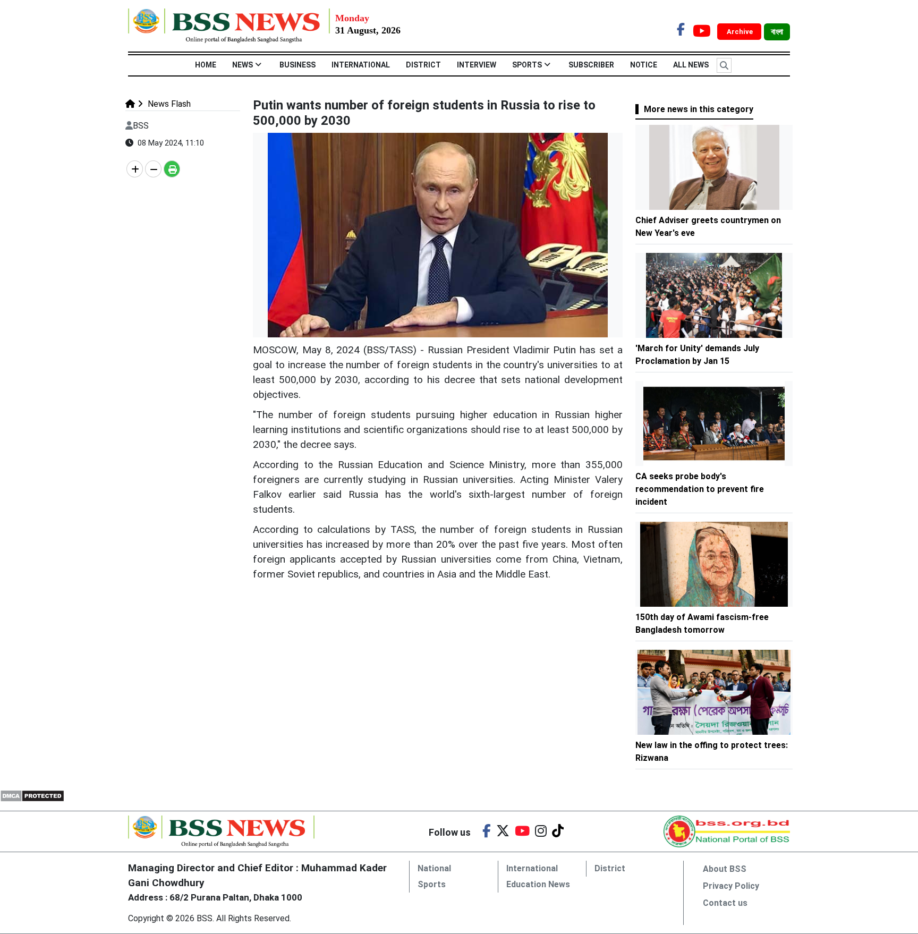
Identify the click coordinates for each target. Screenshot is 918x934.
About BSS (724, 869)
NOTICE (643, 65)
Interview (476, 65)
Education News (538, 884)
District (423, 65)
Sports (527, 65)
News (242, 65)
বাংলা (777, 32)
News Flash (168, 104)
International (361, 65)
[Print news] (172, 168)
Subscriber (591, 65)
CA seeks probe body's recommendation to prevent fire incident (699, 489)
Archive (740, 32)
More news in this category (698, 109)
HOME (205, 65)
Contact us (725, 903)
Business (297, 65)
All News (691, 65)
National (434, 868)
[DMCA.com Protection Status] (32, 795)
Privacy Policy (731, 886)
